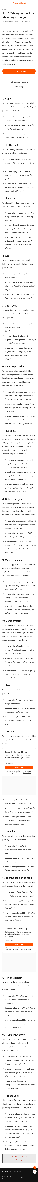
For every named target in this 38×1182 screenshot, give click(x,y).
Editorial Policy (17, 1171)
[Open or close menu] (3, 3)
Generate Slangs (21, 71)
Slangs (4, 10)
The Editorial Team (8, 21)
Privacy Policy (6, 1171)
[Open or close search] (34, 3)
